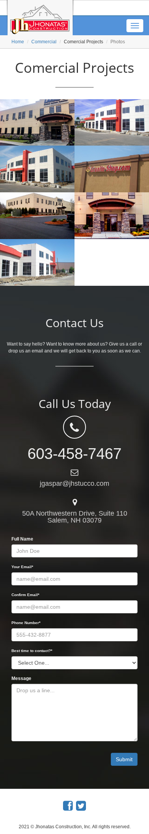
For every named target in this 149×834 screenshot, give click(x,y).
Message (21, 678)
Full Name (22, 539)
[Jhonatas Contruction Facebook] (68, 806)
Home (17, 41)
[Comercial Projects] (37, 122)
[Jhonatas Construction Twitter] (81, 806)
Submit (124, 759)
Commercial (44, 41)
